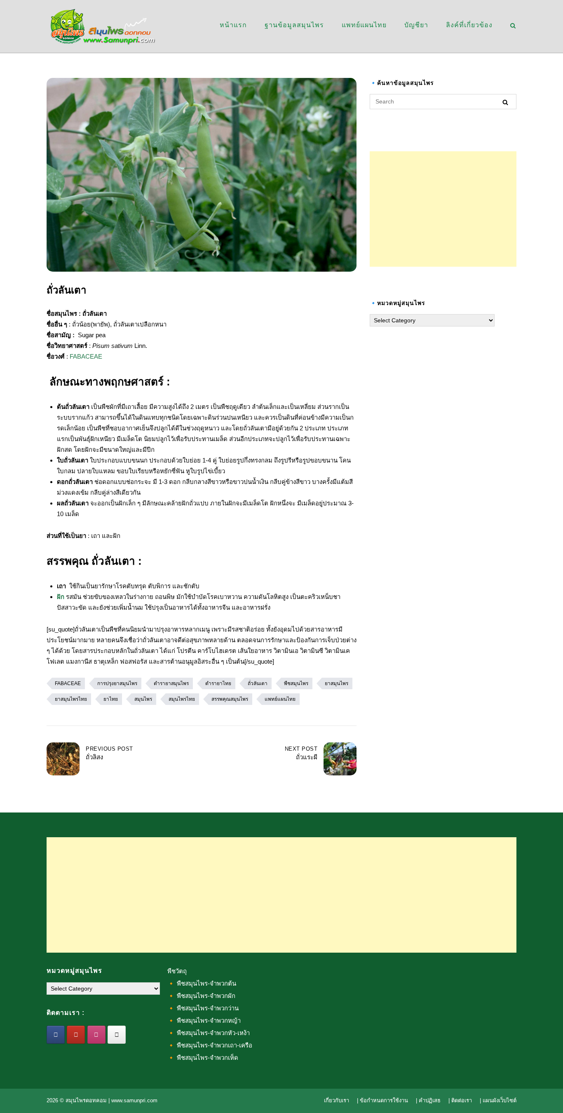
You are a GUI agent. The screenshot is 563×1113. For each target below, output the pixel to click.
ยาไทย (110, 699)
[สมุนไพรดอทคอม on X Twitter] (117, 1035)
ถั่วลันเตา (257, 683)
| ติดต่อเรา (460, 1100)
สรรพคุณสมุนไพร (229, 699)
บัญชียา (416, 24)
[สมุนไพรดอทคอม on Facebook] (56, 1035)
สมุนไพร (143, 699)
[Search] (505, 102)
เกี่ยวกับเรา (336, 1100)
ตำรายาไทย (218, 683)
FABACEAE (86, 356)
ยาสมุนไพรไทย (71, 699)
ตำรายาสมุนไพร (171, 683)
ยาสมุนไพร (336, 683)
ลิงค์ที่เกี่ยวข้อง (469, 24)
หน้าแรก (233, 24)
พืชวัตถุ (177, 970)
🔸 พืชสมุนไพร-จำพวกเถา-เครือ (209, 1045)
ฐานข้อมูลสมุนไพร (294, 24)
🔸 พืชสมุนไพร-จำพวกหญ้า (204, 1020)
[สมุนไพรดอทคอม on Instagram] (96, 1035)
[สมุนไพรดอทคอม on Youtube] (76, 1035)
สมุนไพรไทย (182, 699)
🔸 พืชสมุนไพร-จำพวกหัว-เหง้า (208, 1032)
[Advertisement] (443, 209)
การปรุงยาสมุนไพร (117, 683)
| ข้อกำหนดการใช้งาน (382, 1100)
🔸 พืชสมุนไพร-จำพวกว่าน (203, 1008)
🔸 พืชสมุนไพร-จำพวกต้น (201, 983)
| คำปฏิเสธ (428, 1100)
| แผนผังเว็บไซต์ (498, 1100)
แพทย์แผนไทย (364, 24)
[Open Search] (512, 26)
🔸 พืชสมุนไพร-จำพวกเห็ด (202, 1057)
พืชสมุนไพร (296, 683)
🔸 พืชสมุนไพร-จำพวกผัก (201, 995)
